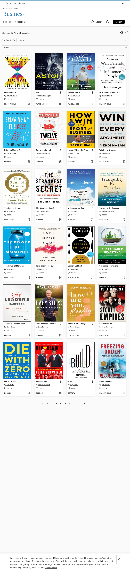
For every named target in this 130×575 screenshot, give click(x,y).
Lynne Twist (10, 211)
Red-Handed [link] (41, 381)
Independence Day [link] (76, 208)
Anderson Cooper (44, 96)
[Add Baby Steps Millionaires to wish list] (60, 335)
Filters (6, 48)
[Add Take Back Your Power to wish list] (60, 277)
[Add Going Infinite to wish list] (28, 104)
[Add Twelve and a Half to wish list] (60, 162)
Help (122, 3)
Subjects (7, 22)
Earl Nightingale (43, 211)
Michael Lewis (11, 96)
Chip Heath (10, 269)
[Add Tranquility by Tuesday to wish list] (123, 219)
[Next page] (89, 403)
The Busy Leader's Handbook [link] (16, 324)
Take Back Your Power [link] (45, 266)
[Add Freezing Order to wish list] (123, 393)
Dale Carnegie (107, 96)
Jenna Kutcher (75, 327)
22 (83, 403)
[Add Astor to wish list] (60, 104)
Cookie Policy (51, 567)
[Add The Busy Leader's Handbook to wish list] (28, 335)
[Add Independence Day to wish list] (92, 219)
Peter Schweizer (107, 327)
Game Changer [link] (74, 92)
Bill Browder (106, 385)
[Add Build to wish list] (92, 393)
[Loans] (108, 22)
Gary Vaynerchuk (44, 153)
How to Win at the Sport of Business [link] (79, 150)
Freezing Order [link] (105, 381)
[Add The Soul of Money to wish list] (28, 219)
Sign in (119, 22)
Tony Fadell (74, 385)
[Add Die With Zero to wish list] (28, 393)
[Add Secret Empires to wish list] (123, 335)
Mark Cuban (74, 153)
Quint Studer (10, 327)
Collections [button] (21, 22)
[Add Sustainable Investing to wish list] (123, 277)
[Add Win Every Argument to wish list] (123, 162)
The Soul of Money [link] (12, 208)
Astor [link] (38, 92)
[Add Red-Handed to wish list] (60, 393)
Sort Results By (8, 40)
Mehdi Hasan (106, 153)
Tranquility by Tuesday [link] (109, 208)
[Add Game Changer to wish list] (92, 104)
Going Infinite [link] (10, 92)
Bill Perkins (10, 385)
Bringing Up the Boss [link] (13, 150)
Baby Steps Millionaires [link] (46, 324)
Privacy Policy (74, 558)
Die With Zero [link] (10, 381)
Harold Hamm (75, 96)
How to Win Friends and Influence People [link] (111, 92)
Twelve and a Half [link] (43, 150)
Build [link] (70, 381)
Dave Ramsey (43, 327)
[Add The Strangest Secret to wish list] (60, 219)
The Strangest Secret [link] (45, 208)
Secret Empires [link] (105, 324)
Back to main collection (15, 3)
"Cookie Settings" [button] (44, 564)
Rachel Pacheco (12, 153)
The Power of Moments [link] (14, 266)
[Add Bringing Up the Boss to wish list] (28, 162)
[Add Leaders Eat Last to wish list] (92, 277)
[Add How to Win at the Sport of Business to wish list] (92, 162)
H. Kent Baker (106, 269)
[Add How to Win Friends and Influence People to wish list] (123, 104)
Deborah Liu (42, 269)
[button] (96, 22)
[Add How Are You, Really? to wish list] (92, 335)
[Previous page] (42, 403)
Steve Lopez (74, 211)
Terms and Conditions (54, 558)
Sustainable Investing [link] (108, 266)
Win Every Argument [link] (108, 150)
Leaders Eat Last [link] (75, 266)
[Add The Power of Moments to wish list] (28, 277)
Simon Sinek (74, 269)
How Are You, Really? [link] (77, 324)
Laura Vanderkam (108, 211)
